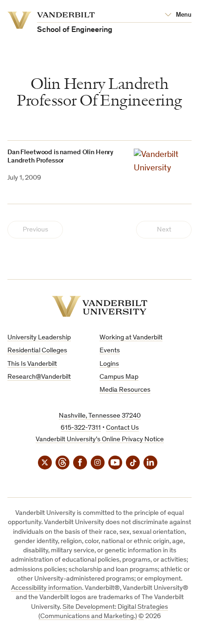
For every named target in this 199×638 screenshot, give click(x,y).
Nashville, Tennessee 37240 (100, 416)
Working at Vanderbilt (131, 337)
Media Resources (125, 390)
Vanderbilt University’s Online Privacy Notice (100, 439)
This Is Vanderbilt (32, 364)
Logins (109, 364)
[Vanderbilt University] (100, 306)
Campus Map (119, 377)
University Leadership (39, 337)
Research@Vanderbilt (39, 377)
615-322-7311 (81, 428)
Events (110, 350)
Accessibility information (46, 588)
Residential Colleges (37, 350)
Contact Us (122, 428)
